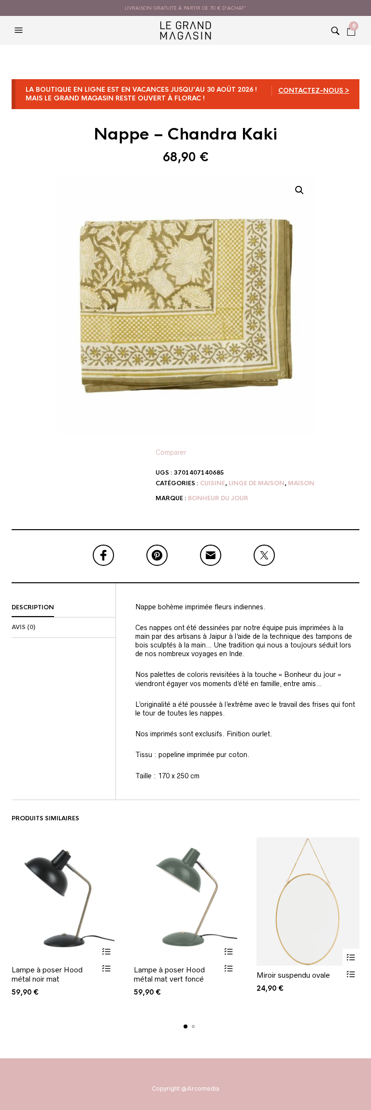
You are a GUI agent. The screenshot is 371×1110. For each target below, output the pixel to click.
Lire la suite (106, 951)
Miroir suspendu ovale (293, 975)
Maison (301, 483)
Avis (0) (23, 627)
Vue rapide (106, 968)
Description (33, 607)
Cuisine (212, 483)
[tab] (63, 608)
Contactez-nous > (313, 90)
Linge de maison (256, 483)
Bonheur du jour (218, 498)
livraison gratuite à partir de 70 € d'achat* (185, 8)
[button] (20, 30)
